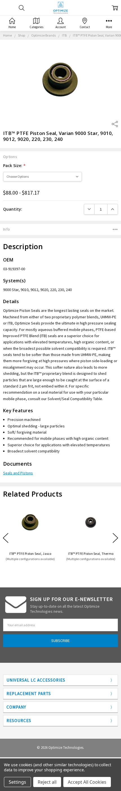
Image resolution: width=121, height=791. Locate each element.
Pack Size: (14, 165)
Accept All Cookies (87, 782)
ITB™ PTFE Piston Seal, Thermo (90, 553)
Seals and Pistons (18, 472)
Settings (17, 782)
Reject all (47, 782)
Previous (5, 538)
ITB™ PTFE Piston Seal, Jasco (30, 553)
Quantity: (12, 209)
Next (115, 538)
